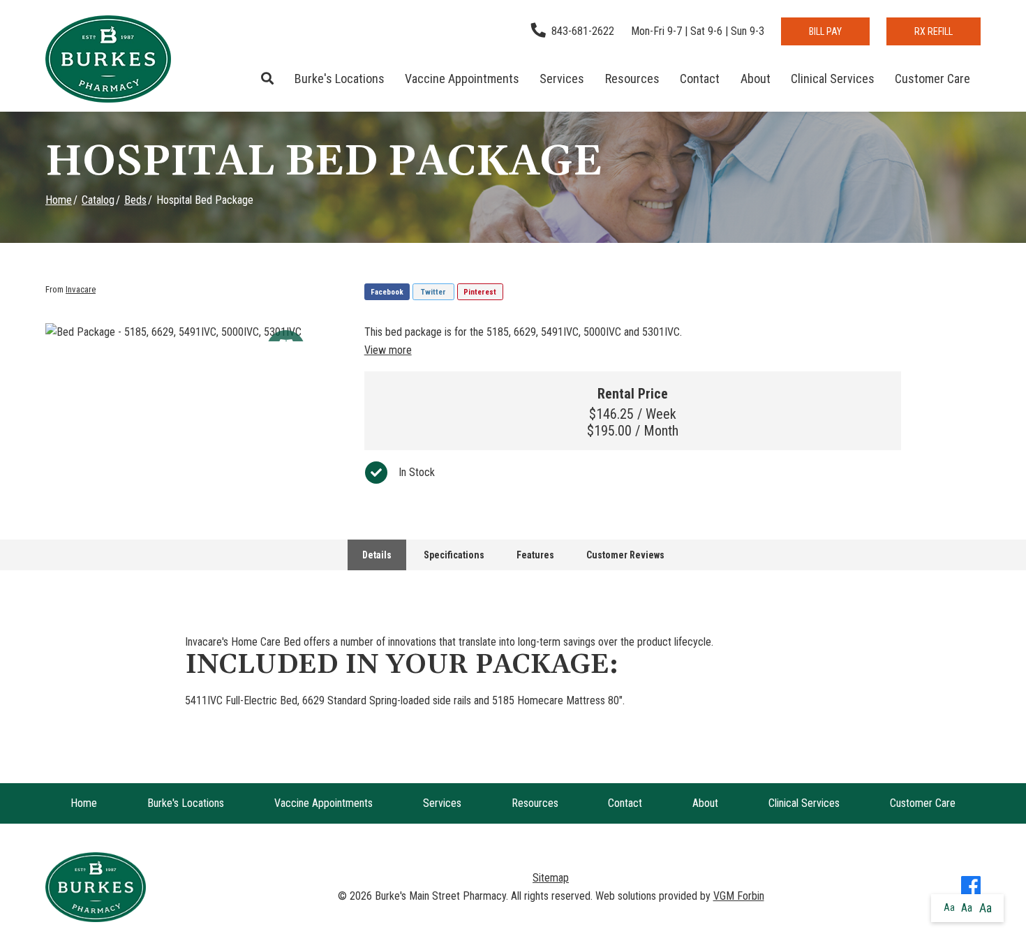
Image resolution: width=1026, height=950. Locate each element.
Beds (135, 200)
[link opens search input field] (267, 79)
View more (388, 350)
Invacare (81, 289)
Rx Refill (933, 31)
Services (562, 78)
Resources (632, 78)
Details (377, 555)
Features (535, 555)
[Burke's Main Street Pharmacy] (108, 59)
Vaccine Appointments (462, 78)
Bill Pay (825, 31)
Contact (700, 78)
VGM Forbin (738, 896)
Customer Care (932, 78)
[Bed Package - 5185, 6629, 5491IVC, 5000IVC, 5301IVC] (194, 332)
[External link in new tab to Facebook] (971, 887)
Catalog (98, 200)
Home (58, 200)
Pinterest (479, 292)
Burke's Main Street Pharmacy (440, 896)
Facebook (387, 292)
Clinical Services (833, 78)
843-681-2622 (582, 31)
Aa (949, 907)
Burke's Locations (340, 78)
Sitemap (551, 877)
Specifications (454, 555)
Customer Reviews (625, 555)
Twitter (433, 292)
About (756, 78)
